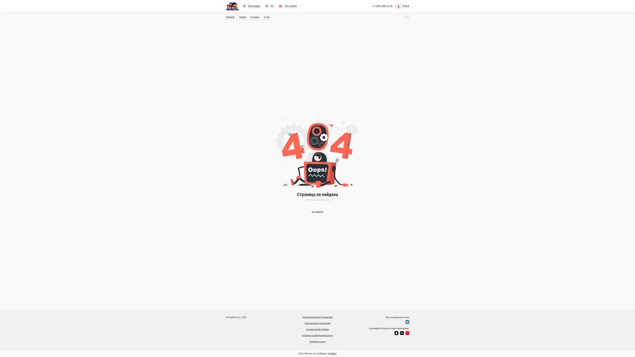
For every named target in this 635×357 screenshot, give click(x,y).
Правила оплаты (317, 341)
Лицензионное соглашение (317, 323)
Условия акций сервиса (317, 329)
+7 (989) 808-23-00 (382, 6)
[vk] (407, 322)
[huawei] (407, 333)
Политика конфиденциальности (317, 335)
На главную (317, 211)
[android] (402, 333)
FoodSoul (332, 353)
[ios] (396, 333)
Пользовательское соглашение (317, 317)
